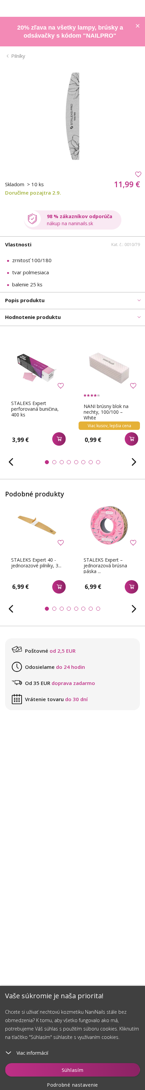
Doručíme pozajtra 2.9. (33, 192)
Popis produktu (25, 300)
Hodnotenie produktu (33, 317)
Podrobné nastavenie (72, 1085)
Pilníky (18, 56)
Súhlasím (73, 1069)
